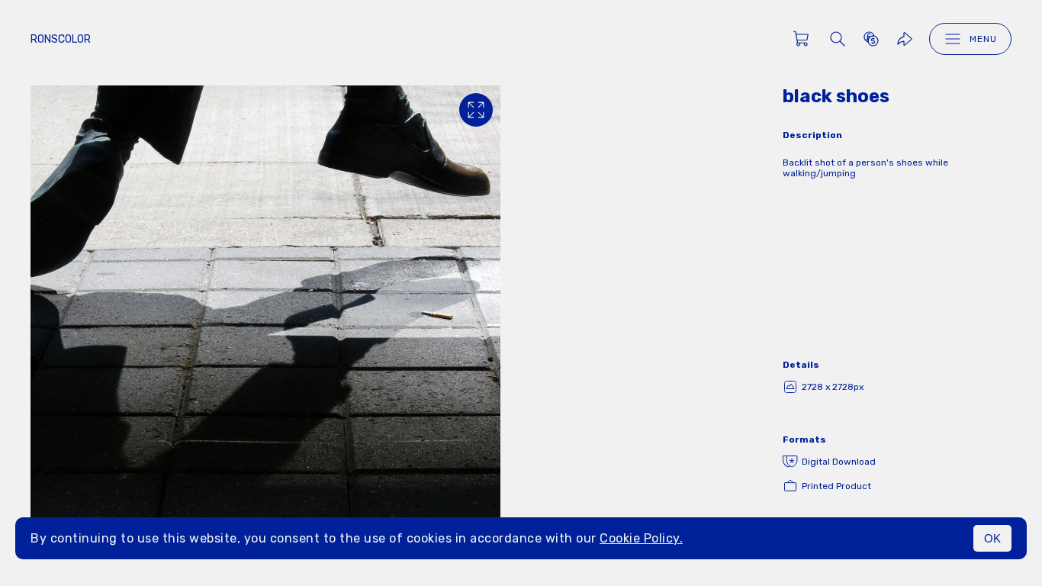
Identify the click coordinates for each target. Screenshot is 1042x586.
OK (992, 538)
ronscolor (61, 39)
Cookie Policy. (641, 538)
